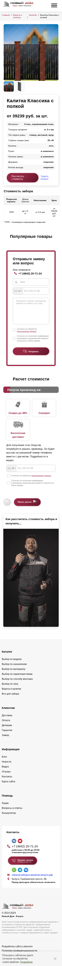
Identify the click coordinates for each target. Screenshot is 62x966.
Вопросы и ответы (12, 808)
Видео (5, 766)
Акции (5, 803)
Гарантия (7, 730)
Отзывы (6, 771)
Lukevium (27, 946)
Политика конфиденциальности (19, 950)
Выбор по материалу (13, 669)
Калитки (33, 15)
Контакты (7, 776)
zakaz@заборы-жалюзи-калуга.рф (32, 875)
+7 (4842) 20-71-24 (30, 273)
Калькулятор (9, 813)
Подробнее (26, 962)
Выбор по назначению (14, 664)
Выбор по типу (10, 684)
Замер (5, 735)
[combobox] (18, 291)
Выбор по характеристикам (17, 674)
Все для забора (10, 693)
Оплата (6, 720)
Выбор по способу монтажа (17, 679)
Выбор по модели (12, 659)
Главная (6, 15)
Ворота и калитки (17, 16)
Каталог (7, 651)
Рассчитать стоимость (18, 177)
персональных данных (26, 331)
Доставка (7, 715)
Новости (6, 761)
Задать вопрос (45, 177)
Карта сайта (8, 781)
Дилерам (7, 725)
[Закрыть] (55, 958)
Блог (4, 756)
